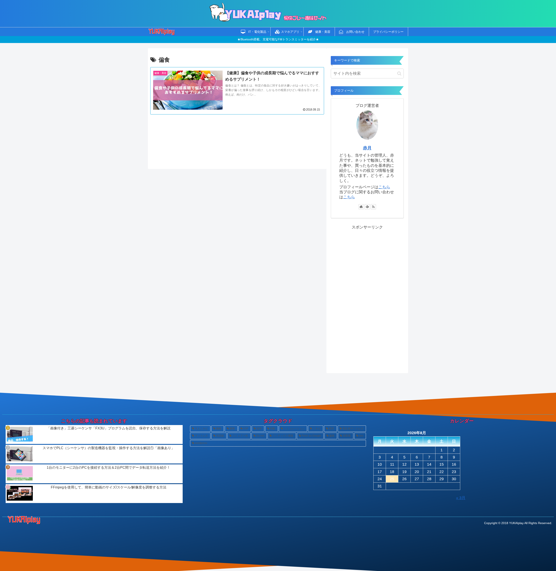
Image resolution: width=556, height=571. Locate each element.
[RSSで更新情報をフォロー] (373, 206)
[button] (399, 73)
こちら (384, 187)
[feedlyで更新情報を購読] (367, 206)
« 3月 (460, 498)
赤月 (367, 148)
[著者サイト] (361, 206)
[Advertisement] (237, 139)
